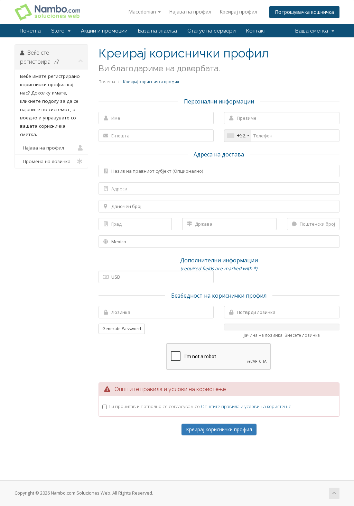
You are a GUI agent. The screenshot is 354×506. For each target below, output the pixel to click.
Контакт (256, 31)
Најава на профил (190, 11)
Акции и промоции (104, 31)
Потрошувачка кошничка (304, 12)
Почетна (30, 31)
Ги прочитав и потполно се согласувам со (200, 406)
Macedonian (142, 11)
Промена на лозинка (45, 161)
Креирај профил (238, 11)
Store (59, 31)
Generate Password (121, 329)
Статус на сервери (211, 31)
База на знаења (157, 31)
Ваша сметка (313, 31)
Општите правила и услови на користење (246, 406)
